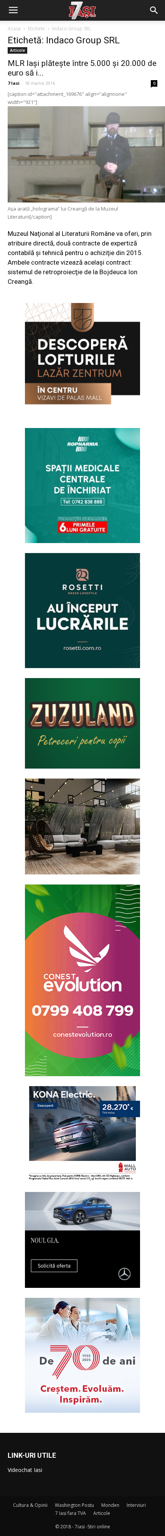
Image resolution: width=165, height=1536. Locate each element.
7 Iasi (14, 83)
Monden (110, 1505)
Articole (17, 50)
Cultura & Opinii (30, 1505)
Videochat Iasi (25, 1469)
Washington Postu (74, 1505)
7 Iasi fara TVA (70, 1513)
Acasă (14, 28)
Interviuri (136, 1505)
